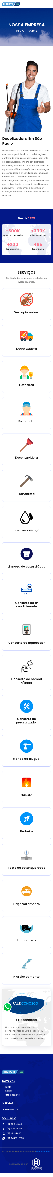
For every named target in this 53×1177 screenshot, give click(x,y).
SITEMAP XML (11, 1109)
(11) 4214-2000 (14, 1128)
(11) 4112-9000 (13, 1133)
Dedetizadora (43, 1151)
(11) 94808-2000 (15, 1138)
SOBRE (8, 1091)
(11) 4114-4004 (14, 1123)
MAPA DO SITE (12, 1095)
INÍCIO (20, 30)
